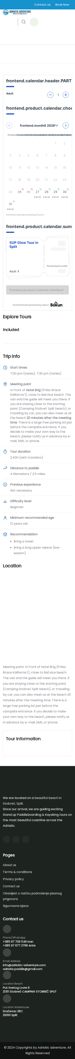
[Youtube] (16, 839)
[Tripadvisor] (25, 839)
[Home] (17, 12)
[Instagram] (6, 839)
